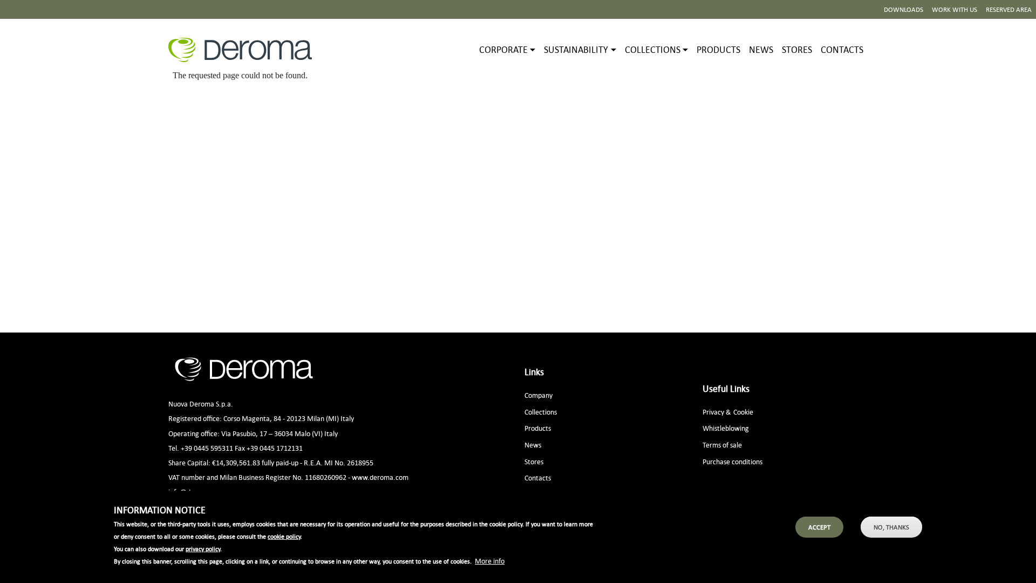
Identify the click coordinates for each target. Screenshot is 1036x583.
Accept (819, 527)
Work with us (954, 9)
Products (718, 49)
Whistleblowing (726, 427)
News (761, 49)
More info (490, 560)
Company (538, 394)
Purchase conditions (732, 461)
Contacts (842, 49)
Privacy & (717, 411)
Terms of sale (722, 444)
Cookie (743, 411)
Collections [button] (652, 49)
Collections (540, 411)
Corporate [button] (503, 49)
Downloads (903, 9)
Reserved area (1009, 9)
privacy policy (203, 549)
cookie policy (284, 536)
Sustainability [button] (576, 49)
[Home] (244, 50)
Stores (797, 49)
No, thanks (891, 527)
